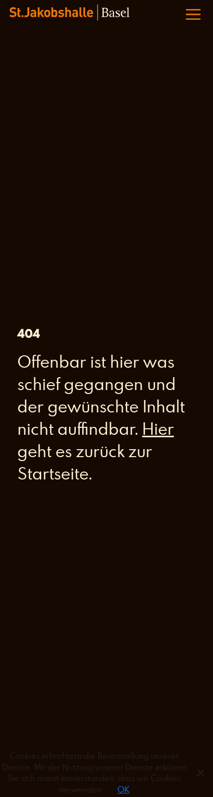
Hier (158, 428)
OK (123, 789)
